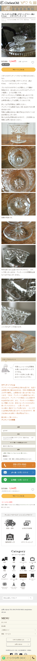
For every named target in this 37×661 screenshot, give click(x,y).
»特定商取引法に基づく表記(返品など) (10, 491)
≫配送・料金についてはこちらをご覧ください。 (15, 453)
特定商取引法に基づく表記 (11, 650)
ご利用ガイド (18, 630)
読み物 (3, 626)
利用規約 (29, 650)
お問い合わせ (18, 644)
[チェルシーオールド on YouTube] (20, 655)
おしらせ (4, 622)
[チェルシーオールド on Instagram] (16, 655)
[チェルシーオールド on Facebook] (11, 655)
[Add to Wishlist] (33, 62)
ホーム (2, 19)
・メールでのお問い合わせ (15, 658)
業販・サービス (18, 634)
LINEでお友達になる (18, 639)
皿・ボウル (6, 64)
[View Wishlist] (26, 3)
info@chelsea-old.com (25, 504)
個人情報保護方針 (22, 650)
